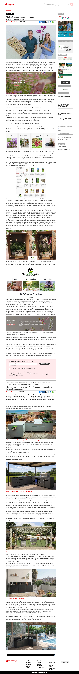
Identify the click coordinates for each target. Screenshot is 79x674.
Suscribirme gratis (44, 363)
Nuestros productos (39, 665)
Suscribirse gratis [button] (63, 4)
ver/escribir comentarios (30, 654)
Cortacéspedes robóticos (68, 50)
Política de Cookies (51, 666)
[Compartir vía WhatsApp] (53, 22)
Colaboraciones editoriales (52, 669)
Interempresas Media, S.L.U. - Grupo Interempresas (41, 672)
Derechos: (12, 373)
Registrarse (28, 662)
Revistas (51, 10)
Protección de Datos (52, 663)
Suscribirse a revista (28, 667)
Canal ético (39, 662)
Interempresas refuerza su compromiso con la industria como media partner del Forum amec (65, 98)
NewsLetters (28, 664)
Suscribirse (65, 82)
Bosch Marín (18, 405)
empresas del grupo (42, 372)
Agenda (39, 10)
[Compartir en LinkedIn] (50, 22)
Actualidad (15, 10)
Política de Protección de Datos (28, 369)
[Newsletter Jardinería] (65, 67)
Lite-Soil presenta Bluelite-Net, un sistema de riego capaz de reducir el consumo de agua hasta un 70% (65, 120)
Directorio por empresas (64, 141)
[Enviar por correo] (40, 22)
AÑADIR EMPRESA (65, 662)
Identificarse (28, 660)
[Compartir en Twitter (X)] (46, 22)
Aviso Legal (19, 369)
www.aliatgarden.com (33, 61)
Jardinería (8, 10)
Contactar (39, 660)
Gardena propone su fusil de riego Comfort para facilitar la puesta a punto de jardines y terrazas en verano (65, 112)
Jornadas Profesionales (62, 146)
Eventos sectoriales (62, 150)
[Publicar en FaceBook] (43, 22)
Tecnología (33, 10)
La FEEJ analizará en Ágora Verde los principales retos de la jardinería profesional (65, 105)
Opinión (21, 10)
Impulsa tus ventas (61, 148)
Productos (26, 10)
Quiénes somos (40, 667)
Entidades (44, 10)
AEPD (46, 374)
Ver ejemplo (30, 361)
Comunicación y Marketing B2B (64, 149)
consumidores (16, 199)
